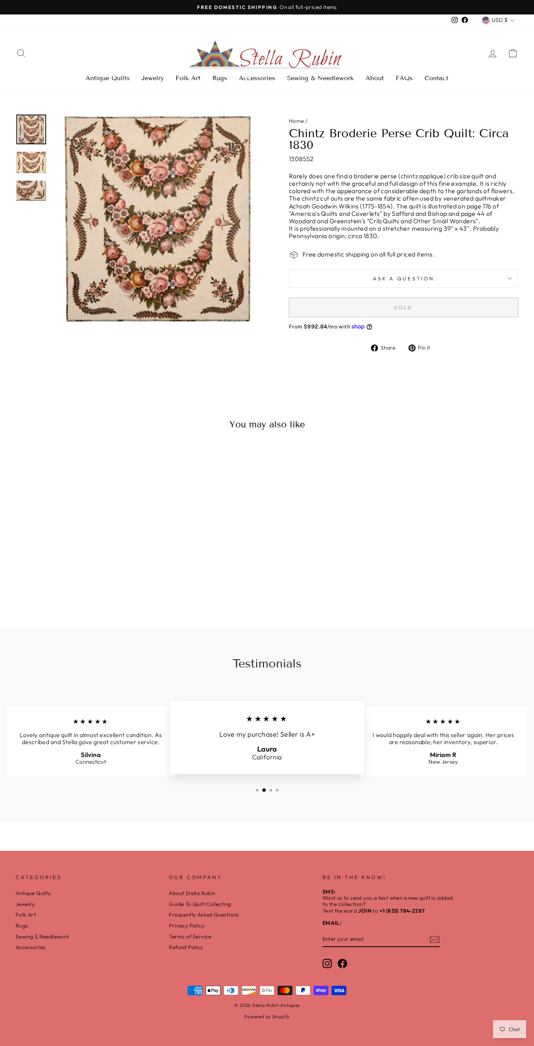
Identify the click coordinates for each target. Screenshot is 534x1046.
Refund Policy (186, 947)
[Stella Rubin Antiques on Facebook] (342, 963)
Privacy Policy (186, 925)
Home (296, 120)
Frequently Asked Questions (203, 914)
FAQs (404, 78)
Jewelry (153, 78)
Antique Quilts (108, 78)
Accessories (257, 78)
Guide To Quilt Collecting (200, 904)
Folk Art (188, 78)
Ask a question (403, 278)
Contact (436, 78)
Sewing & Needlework (320, 78)
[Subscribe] (435, 939)
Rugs (219, 78)
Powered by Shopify (266, 1016)
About (375, 78)
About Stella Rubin (192, 893)
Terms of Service (190, 936)
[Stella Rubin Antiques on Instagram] (327, 963)
